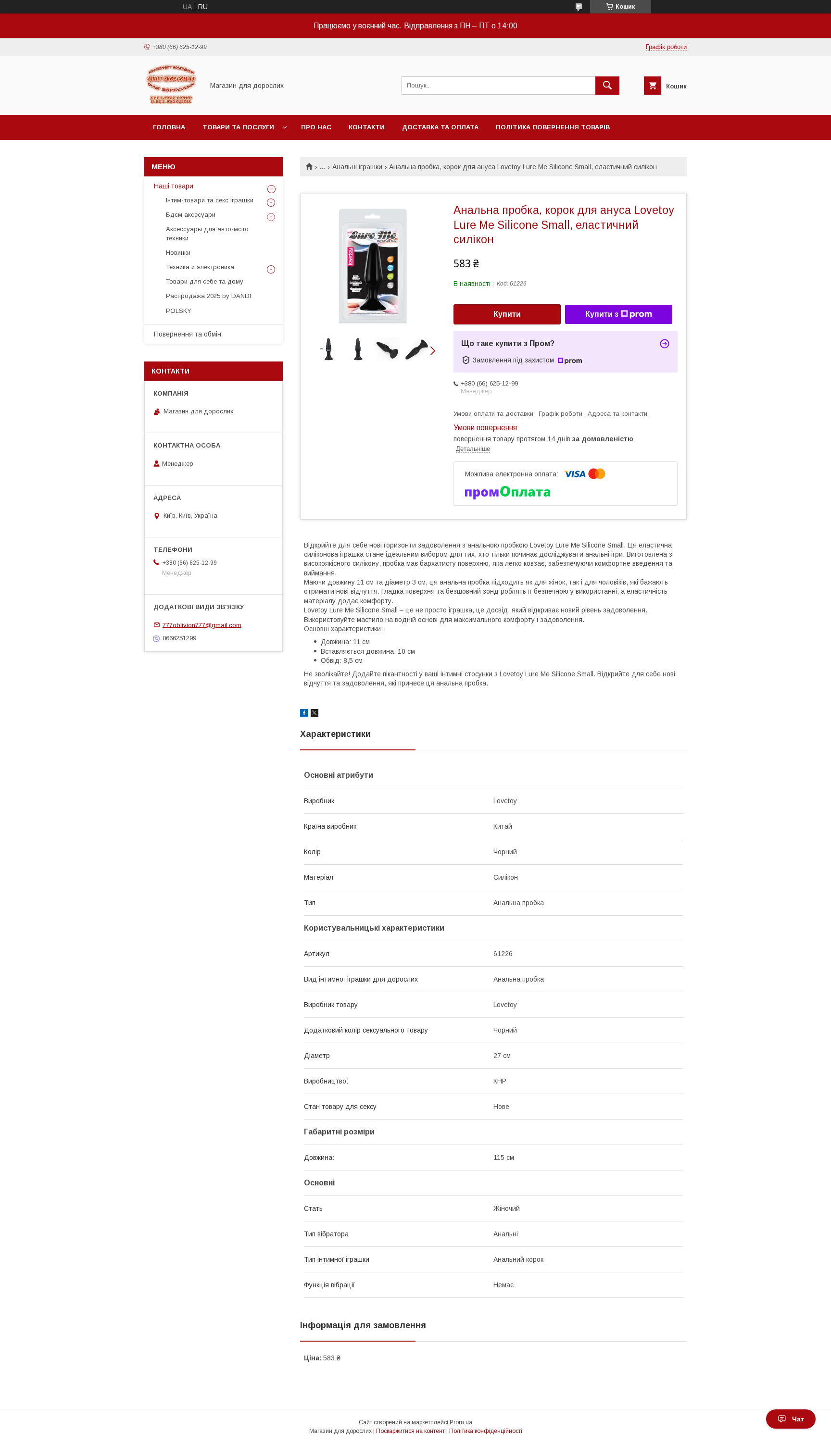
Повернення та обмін (187, 334)
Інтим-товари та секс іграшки (209, 200)
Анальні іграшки (357, 167)
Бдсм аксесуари (190, 214)
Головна (169, 127)
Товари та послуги (238, 127)
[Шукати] (607, 85)
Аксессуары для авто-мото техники (207, 233)
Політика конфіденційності (485, 1431)
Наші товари (173, 186)
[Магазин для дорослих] (171, 102)
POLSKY (178, 310)
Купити (507, 314)
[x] (314, 714)
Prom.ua (461, 1422)
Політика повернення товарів (553, 127)
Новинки (178, 252)
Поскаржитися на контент (410, 1431)
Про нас (316, 127)
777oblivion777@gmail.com (202, 624)
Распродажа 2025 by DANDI (208, 295)
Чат (798, 1419)
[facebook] (304, 714)
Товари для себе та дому (204, 281)
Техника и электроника (200, 267)
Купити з (601, 314)
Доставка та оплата (440, 127)
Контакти (367, 127)
